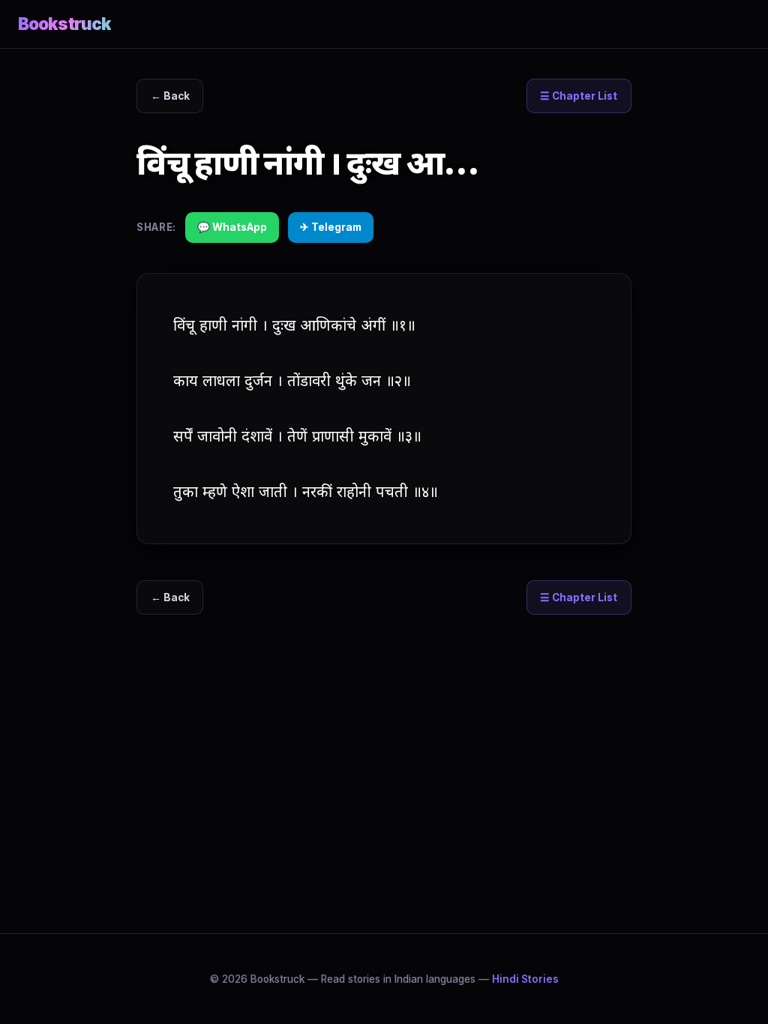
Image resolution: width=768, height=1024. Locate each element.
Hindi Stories (525, 979)
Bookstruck (64, 23)
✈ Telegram (331, 227)
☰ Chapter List (578, 96)
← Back (170, 96)
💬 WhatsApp (232, 227)
